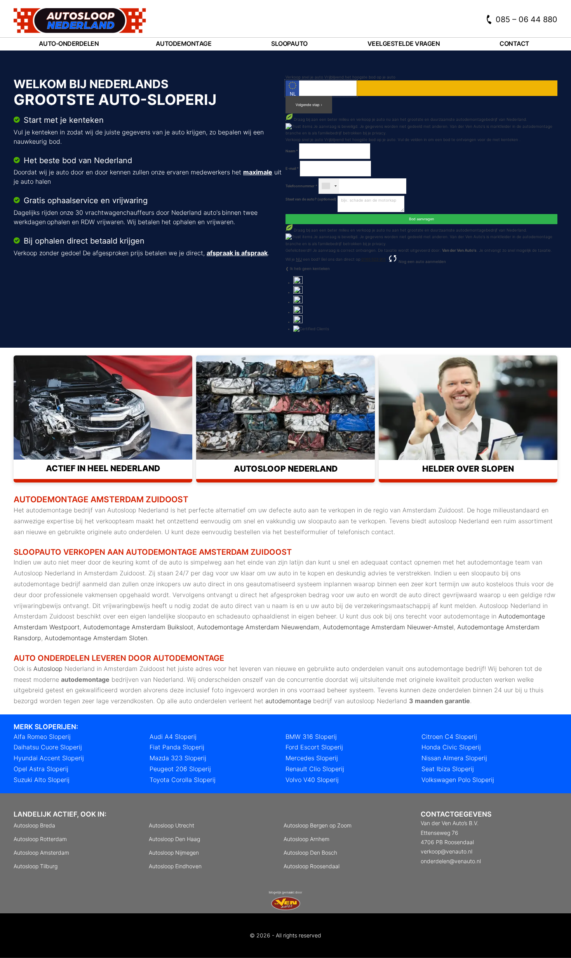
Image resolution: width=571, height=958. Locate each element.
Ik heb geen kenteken (310, 268)
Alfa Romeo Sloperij (42, 736)
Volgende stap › (309, 105)
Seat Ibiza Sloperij (447, 769)
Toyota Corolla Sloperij (183, 780)
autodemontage (288, 701)
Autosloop (48, 668)
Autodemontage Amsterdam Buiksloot (138, 627)
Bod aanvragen (421, 219)
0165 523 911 (373, 259)
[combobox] (329, 186)
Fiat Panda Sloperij (177, 747)
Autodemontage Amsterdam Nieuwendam (258, 627)
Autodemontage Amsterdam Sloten (96, 638)
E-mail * (292, 168)
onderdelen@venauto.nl (451, 861)
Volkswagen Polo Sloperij (457, 780)
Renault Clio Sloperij (315, 769)
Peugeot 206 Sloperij (180, 769)
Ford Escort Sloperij (314, 747)
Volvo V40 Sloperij (312, 780)
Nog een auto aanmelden (421, 261)
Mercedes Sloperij (312, 758)
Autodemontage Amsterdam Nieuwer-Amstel (388, 627)
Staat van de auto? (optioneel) (311, 199)
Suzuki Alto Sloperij (42, 780)
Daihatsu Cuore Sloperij (48, 747)
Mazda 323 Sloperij (178, 758)
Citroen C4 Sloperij (449, 736)
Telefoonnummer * (301, 186)
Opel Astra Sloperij (41, 769)
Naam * (292, 151)
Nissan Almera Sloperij (454, 758)
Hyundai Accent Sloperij (49, 758)
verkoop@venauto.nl (446, 851)
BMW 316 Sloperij (311, 736)
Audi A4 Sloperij (173, 736)
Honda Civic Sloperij (451, 747)
